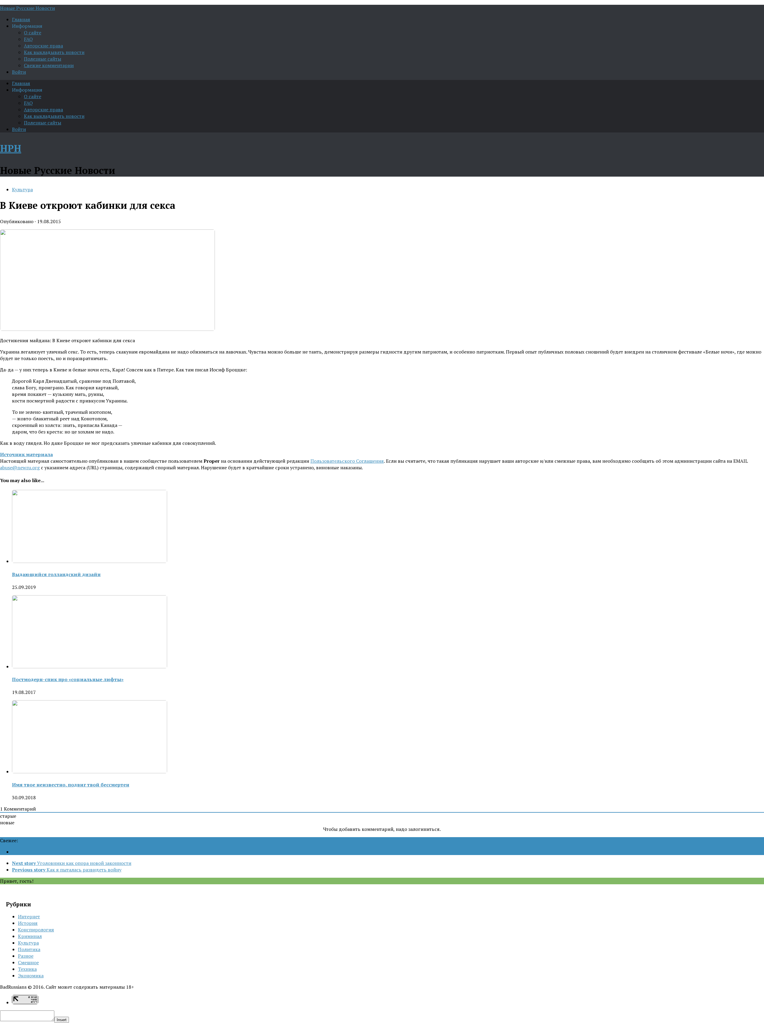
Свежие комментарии (49, 65)
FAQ (28, 39)
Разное (25, 956)
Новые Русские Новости (27, 8)
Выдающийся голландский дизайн (56, 574)
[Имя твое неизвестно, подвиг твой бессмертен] (89, 771)
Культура (22, 189)
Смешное (28, 962)
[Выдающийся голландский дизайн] (89, 561)
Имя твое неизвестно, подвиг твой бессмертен (70, 784)
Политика (29, 949)
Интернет (29, 916)
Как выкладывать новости (54, 52)
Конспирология (36, 929)
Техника (27, 969)
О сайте (32, 32)
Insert (62, 1020)
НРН (10, 148)
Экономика (31, 975)
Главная (21, 19)
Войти (19, 72)
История (28, 923)
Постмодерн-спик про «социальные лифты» (68, 679)
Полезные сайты (42, 58)
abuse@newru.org (20, 467)
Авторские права (43, 45)
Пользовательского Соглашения (347, 461)
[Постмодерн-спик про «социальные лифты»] (89, 666)
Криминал (30, 936)
